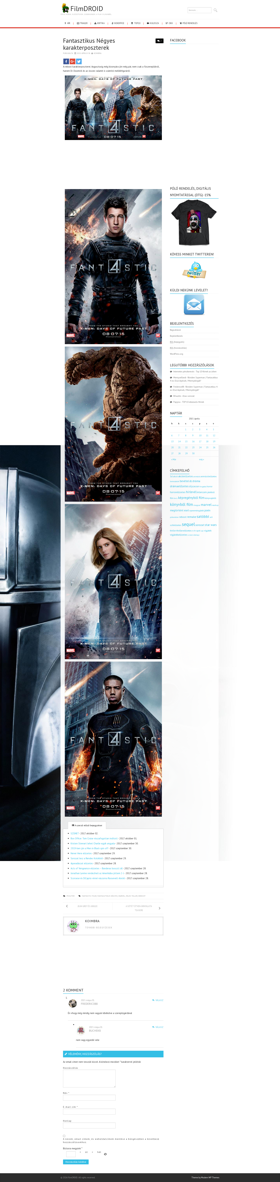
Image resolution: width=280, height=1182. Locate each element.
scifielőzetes (175, 525)
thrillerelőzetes (184, 530)
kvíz (176, 498)
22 (186, 447)
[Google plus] (72, 61)
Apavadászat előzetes (82, 863)
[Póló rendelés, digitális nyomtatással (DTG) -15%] (194, 222)
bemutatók (174, 481)
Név (66, 1093)
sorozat (199, 525)
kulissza (154, 23)
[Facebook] (66, 61)
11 (207, 435)
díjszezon (194, 486)
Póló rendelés (190, 23)
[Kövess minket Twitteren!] (194, 270)
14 (179, 441)
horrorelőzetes (177, 492)
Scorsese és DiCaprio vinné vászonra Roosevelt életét (98, 878)
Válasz (159, 1000)
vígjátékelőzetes (178, 534)
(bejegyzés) (177, 342)
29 (186, 453)
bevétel (184, 481)
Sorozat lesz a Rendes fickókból (87, 858)
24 (200, 447)
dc (190, 481)
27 (172, 453)
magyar (196, 505)
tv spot (197, 530)
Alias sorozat (188, 396)
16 (193, 441)
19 (214, 441)
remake (191, 517)
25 (207, 447)
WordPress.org (176, 354)
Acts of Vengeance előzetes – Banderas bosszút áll (97, 868)
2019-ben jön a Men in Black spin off (89, 848)
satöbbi (203, 516)
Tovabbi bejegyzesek (98, 927)
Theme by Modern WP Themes (205, 1177)
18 (207, 441)
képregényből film (191, 497)
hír (68, 23)
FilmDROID (86, 8)
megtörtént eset (179, 510)
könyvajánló (210, 498)
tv (193, 531)
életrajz (196, 535)
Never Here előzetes (81, 853)
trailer (83, 23)
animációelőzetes (208, 476)
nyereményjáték (196, 510)
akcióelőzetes (185, 476)
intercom (202, 492)
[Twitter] (79, 61)
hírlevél (191, 492)
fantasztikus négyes (107, 896)
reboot (142, 896)
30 (193, 453)
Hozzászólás (70, 1068)
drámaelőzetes (179, 486)
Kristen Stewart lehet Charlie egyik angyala (93, 843)
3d (171, 476)
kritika (101, 23)
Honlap (67, 1121)
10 (200, 435)
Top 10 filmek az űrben (206, 371)
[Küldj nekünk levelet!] (194, 304)
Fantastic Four (89, 896)
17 (200, 441)
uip (202, 530)
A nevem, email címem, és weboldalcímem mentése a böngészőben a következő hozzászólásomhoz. (111, 1141)
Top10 (137, 23)
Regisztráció (175, 330)
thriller (173, 530)
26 (214, 447)
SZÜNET (75, 833)
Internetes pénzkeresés (183, 371)
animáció (196, 476)
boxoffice (119, 23)
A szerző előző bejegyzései (88, 825)
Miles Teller (132, 896)
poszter (71, 896)
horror (209, 486)
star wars (211, 525)
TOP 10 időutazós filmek (193, 402)
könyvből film (181, 504)
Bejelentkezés (176, 336)
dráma (196, 481)
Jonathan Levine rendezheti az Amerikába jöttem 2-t (97, 873)
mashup (215, 505)
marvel (121, 896)
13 (172, 441)
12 (214, 435)
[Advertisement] (113, 165)
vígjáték (207, 530)
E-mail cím (70, 1107)
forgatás (203, 486)
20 (172, 447)
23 (193, 447)
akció (175, 476)
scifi (211, 517)
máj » (201, 459)
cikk (170, 23)
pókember (174, 517)
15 (186, 441)
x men (190, 535)
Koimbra (97, 53)
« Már (173, 459)
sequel (188, 524)
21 (179, 447)
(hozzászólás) (178, 348)
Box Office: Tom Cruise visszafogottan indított (94, 838)
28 (179, 453)
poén (207, 510)
